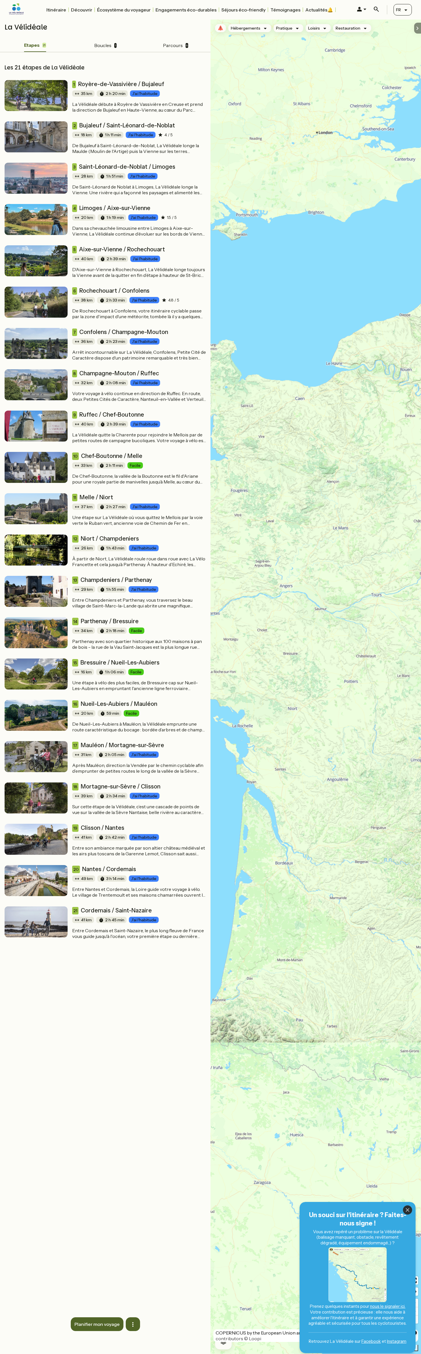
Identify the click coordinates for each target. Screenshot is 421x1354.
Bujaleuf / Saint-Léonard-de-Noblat (124, 125)
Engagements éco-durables (186, 10)
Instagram (396, 1341)
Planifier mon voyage (97, 1324)
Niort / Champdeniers (106, 538)
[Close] (407, 1210)
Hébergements (245, 28)
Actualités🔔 (319, 10)
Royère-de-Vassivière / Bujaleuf (118, 84)
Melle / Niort (93, 497)
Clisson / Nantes (98, 827)
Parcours (175, 45)
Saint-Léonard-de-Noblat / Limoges (124, 166)
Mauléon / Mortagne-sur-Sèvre (118, 745)
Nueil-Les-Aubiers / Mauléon (115, 703)
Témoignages (285, 10)
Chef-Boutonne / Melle (107, 455)
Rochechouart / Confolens (111, 290)
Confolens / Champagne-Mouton (120, 332)
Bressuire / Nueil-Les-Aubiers (116, 662)
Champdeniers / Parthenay (112, 579)
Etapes (35, 45)
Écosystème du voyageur (124, 10)
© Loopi (252, 1338)
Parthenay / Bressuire (106, 621)
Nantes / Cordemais (104, 869)
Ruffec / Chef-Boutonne (108, 414)
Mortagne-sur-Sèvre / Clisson (116, 786)
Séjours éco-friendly (243, 10)
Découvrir (81, 10)
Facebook (371, 1341)
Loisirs (314, 28)
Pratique (284, 28)
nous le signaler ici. (388, 1306)
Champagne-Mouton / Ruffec (116, 373)
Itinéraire (56, 10)
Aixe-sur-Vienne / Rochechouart (119, 249)
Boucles (105, 45)
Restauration (348, 28)
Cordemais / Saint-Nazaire (112, 910)
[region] (315, 687)
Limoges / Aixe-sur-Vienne (111, 208)
